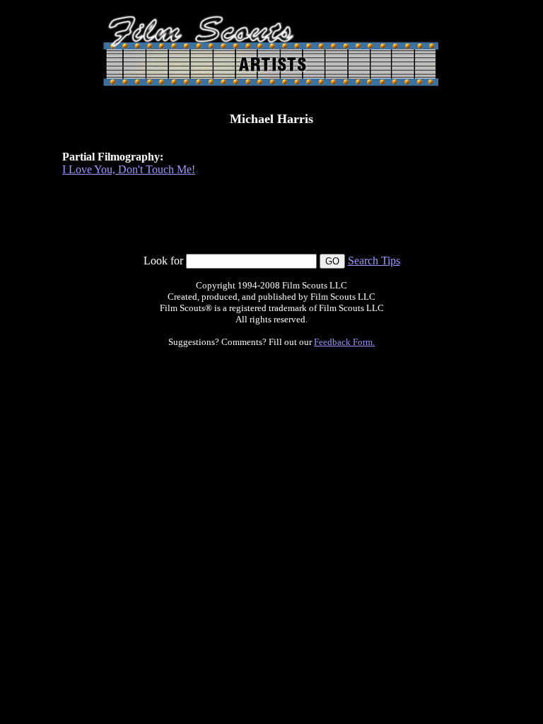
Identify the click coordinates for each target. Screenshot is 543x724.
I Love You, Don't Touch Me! (128, 169)
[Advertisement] (271, 221)
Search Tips (374, 261)
